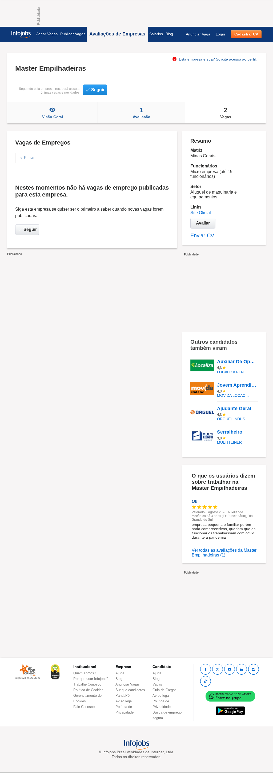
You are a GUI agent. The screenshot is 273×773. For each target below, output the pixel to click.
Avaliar (203, 223)
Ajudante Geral (234, 408)
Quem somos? (84, 673)
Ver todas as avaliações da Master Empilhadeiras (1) (224, 552)
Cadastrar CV (246, 34)
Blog (169, 34)
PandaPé (122, 696)
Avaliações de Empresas (117, 34)
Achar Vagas (47, 34)
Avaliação (141, 112)
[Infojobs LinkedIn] (241, 669)
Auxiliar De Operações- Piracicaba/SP (237, 361)
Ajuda (119, 673)
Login (220, 34)
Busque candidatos (130, 690)
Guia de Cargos (164, 690)
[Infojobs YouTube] (229, 669)
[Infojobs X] (217, 669)
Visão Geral (52, 117)
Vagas (225, 112)
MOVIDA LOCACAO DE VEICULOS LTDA (233, 395)
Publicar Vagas (72, 34)
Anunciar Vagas (127, 684)
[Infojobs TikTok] (205, 681)
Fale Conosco (84, 707)
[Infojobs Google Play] (230, 710)
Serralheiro (229, 432)
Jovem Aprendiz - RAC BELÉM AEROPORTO (237, 385)
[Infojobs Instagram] (253, 669)
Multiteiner (229, 442)
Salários (156, 34)
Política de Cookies (88, 690)
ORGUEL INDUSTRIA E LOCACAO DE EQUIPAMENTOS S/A (233, 419)
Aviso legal (124, 701)
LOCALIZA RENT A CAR (233, 372)
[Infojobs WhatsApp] (230, 696)
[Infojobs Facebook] (205, 669)
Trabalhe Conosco (87, 684)
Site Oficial (200, 212)
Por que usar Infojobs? (90, 679)
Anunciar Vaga (198, 34)
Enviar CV (202, 235)
